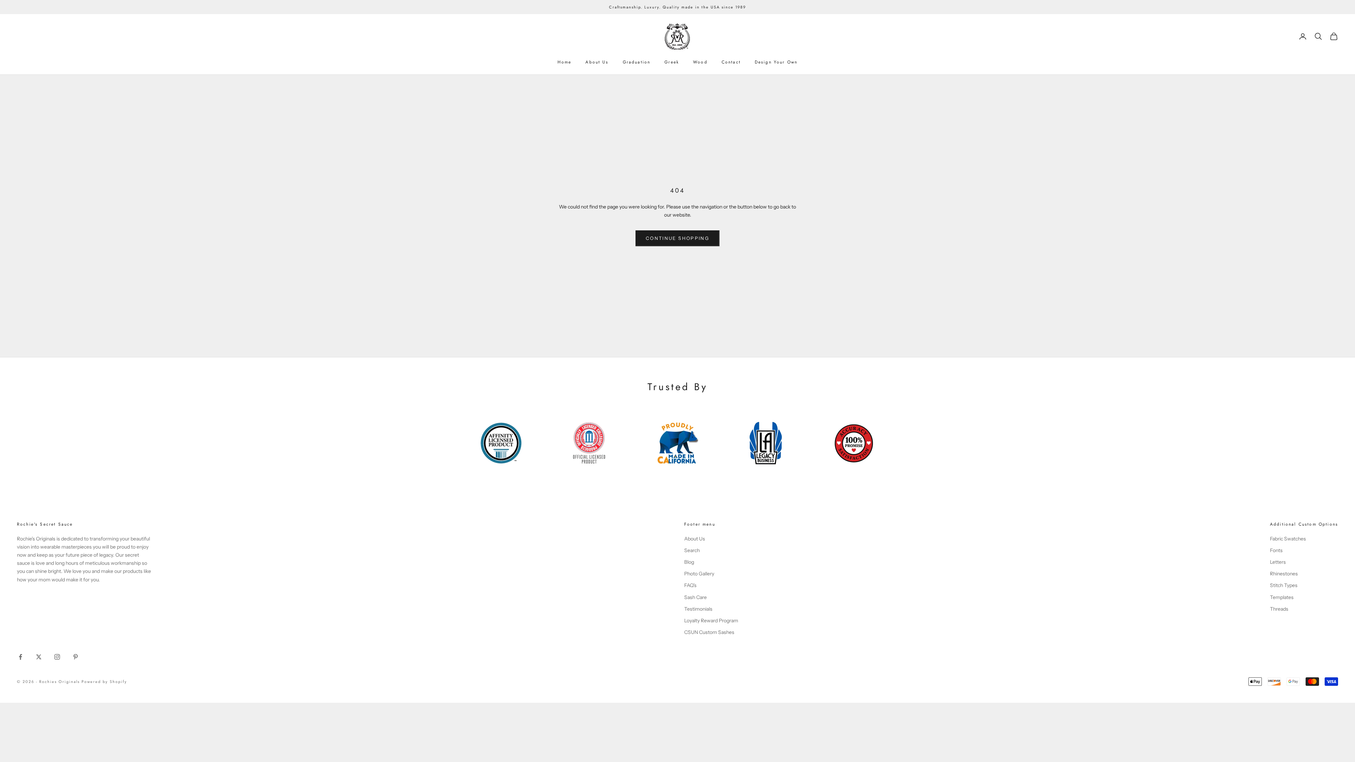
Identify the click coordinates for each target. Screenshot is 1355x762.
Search (692, 550)
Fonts (1276, 550)
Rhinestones (1284, 573)
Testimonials (698, 609)
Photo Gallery (699, 573)
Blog (689, 562)
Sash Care (695, 597)
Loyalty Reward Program (711, 620)
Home (565, 62)
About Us (596, 62)
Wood (700, 62)
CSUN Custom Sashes (709, 632)
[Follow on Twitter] (38, 656)
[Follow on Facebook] (20, 656)
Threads (1279, 609)
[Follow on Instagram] (57, 656)
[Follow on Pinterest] (75, 656)
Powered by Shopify (104, 681)
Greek (671, 62)
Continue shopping (677, 238)
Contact (731, 62)
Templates (1282, 597)
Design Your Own (776, 62)
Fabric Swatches (1288, 539)
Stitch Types (1283, 585)
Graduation (637, 62)
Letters (1278, 562)
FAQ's (690, 585)
